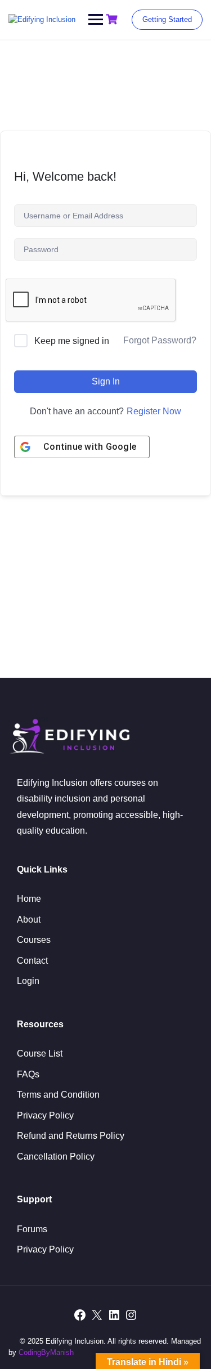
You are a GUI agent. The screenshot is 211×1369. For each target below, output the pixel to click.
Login (28, 981)
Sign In (106, 381)
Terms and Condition (58, 1094)
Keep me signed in (71, 341)
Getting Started (167, 19)
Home (29, 898)
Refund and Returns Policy (70, 1135)
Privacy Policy (45, 1115)
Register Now (154, 411)
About (29, 919)
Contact (32, 960)
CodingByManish (46, 1352)
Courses (34, 940)
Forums (32, 1229)
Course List (39, 1053)
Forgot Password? (159, 340)
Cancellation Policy (56, 1156)
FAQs (28, 1074)
